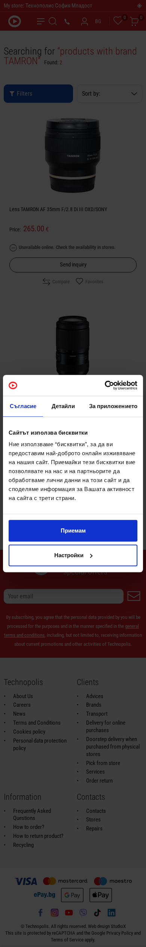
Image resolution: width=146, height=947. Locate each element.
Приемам (73, 530)
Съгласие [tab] (23, 406)
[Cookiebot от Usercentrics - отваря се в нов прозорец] (105, 385)
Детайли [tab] (63, 406)
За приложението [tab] (113, 406)
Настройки (68, 555)
